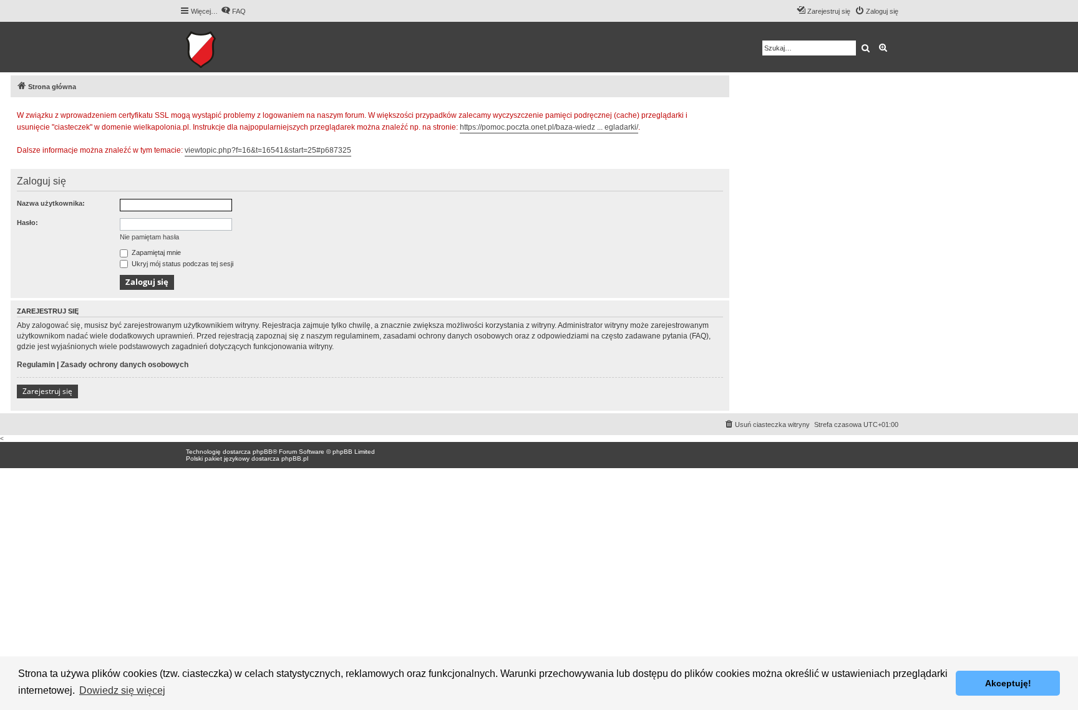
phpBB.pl (294, 458)
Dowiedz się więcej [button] (122, 690)
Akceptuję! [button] (1008, 683)
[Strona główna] (239, 47)
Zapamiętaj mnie (155, 252)
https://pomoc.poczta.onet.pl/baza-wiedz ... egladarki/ (549, 127)
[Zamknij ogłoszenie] (719, 113)
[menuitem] (233, 11)
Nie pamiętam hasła (149, 237)
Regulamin (36, 364)
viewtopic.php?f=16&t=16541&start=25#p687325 (268, 150)
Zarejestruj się (47, 391)
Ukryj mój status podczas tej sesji (181, 263)
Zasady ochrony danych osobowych (124, 364)
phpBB (263, 451)
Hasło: (27, 222)
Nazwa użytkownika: (51, 203)
